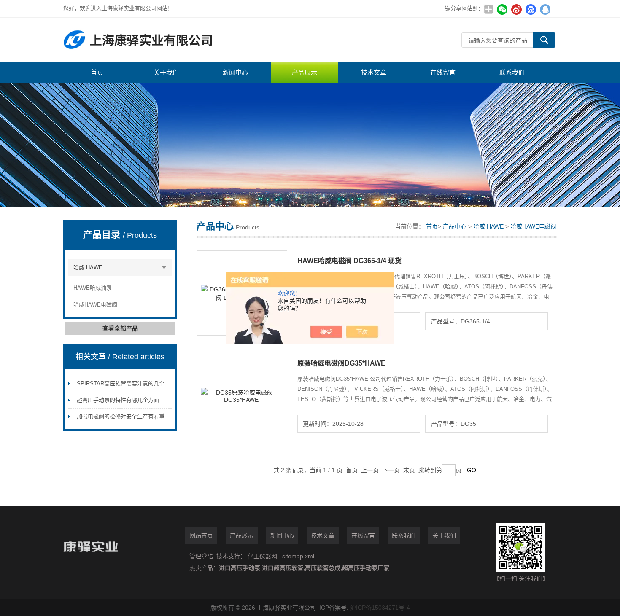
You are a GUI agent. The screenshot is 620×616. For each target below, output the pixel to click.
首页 (97, 72)
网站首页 (201, 535)
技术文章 (373, 72)
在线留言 (443, 72)
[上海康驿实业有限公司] (189, 40)
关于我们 (166, 72)
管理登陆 (201, 556)
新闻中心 (235, 72)
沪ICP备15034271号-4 (380, 607)
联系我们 (512, 72)
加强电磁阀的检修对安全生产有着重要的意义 (131, 416)
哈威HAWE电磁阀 (95, 304)
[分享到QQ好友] (545, 9)
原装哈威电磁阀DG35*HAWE (341, 363)
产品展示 (304, 72)
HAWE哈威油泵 (92, 288)
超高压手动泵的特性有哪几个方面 (118, 400)
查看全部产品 (120, 328)
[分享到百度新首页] (530, 9)
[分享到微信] (502, 9)
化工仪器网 (262, 556)
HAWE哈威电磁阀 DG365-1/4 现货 (349, 260)
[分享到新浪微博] (516, 9)
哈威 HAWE (87, 267)
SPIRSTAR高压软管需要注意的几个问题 (126, 383)
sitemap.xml (298, 556)
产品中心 (454, 226)
